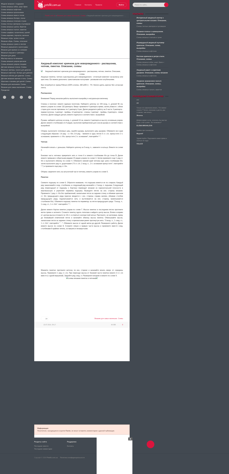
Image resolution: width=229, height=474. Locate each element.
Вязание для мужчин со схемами (14, 50)
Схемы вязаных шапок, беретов (13, 27)
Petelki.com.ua (52, 457)
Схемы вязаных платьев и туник (13, 21)
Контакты (88, 5)
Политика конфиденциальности (72, 457)
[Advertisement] (114, 455)
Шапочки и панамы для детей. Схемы (16, 81)
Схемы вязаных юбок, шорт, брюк (14, 7)
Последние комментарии (43, 449)
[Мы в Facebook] (21, 97)
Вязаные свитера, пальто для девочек (16, 70)
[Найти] (166, 5)
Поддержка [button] (71, 442)
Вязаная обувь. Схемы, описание (14, 41)
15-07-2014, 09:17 (49, 325)
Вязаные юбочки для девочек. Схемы (16, 76)
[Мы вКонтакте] (12, 97)
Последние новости (41, 446)
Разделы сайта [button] (40, 442)
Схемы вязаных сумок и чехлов (13, 44)
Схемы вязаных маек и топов (12, 15)
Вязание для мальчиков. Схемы (13, 84)
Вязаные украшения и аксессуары (14, 47)
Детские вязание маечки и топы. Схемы (16, 78)
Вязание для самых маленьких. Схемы (16, 87)
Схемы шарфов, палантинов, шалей (15, 32)
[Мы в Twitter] (29, 97)
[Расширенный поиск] (162, 5)
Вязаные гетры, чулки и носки (12, 38)
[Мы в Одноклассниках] (4, 97)
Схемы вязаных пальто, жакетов (13, 30)
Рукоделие (5, 90)
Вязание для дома (8, 56)
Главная (78, 5)
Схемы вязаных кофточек (11, 10)
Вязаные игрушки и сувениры (12, 53)
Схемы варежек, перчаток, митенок (15, 35)
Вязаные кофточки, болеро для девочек (16, 73)
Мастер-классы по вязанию (12, 58)
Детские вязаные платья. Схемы (14, 67)
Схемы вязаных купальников (12, 12)
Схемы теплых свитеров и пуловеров (15, 24)
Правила (98, 5)
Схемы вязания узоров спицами (13, 64)
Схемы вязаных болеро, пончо (13, 18)
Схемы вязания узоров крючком (13, 61)
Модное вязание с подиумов (12, 4)
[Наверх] (150, 444)
